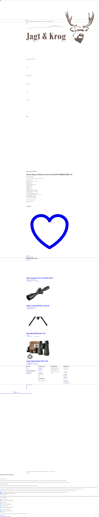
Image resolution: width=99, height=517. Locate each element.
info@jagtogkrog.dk (66, 381)
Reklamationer (40, 367)
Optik (30, 256)
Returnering (40, 369)
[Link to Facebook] (26, 389)
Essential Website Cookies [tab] (4, 483)
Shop (27, 20)
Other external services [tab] (3, 494)
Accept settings (2, 516)
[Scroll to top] (0, 469)
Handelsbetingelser (29, 372)
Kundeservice (40, 370)
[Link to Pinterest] (26, 388)
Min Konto (27, 367)
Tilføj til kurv (29, 206)
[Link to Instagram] (26, 387)
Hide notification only (8, 516)
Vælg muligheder (30, 308)
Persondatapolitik (28, 373)
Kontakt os (40, 371)
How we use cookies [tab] (3, 478)
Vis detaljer (37, 280)
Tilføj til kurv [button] (30, 280)
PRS (32, 256)
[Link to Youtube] (26, 385)
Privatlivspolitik (2, 515)
